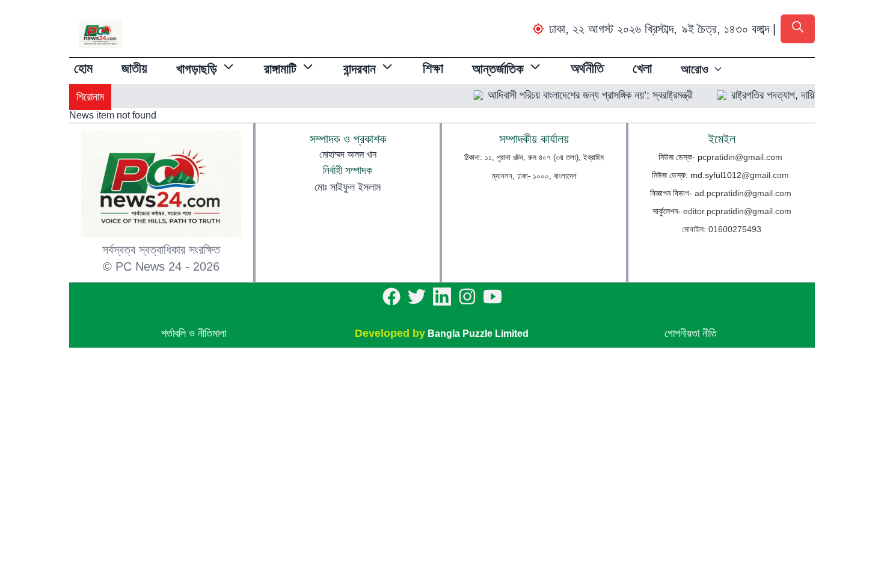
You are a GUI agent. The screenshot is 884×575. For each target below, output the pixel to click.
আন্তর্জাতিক (498, 68)
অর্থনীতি (587, 68)
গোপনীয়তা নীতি (691, 333)
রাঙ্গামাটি (280, 68)
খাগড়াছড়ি (196, 68)
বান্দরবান (359, 68)
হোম (83, 68)
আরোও (694, 69)
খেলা (642, 68)
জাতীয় (134, 68)
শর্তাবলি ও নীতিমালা (193, 333)
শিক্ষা (433, 68)
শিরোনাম (90, 97)
